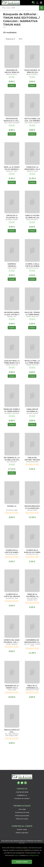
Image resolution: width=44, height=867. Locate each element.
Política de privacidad (22, 816)
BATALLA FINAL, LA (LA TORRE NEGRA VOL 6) (32, 362)
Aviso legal (22, 809)
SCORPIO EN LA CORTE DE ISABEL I (12, 551)
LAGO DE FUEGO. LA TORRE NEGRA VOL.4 (12, 362)
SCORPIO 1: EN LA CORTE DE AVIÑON (32, 265)
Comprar (12, 85)
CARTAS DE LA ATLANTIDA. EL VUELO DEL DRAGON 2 (12, 217)
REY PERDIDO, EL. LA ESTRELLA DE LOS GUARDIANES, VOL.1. (12, 459)
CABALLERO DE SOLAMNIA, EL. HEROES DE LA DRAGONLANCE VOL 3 (32, 410)
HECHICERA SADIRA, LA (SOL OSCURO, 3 (11, 313)
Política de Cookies (22, 819)
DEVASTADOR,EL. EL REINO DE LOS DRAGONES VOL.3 (32, 71)
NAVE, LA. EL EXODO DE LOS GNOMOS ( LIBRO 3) (12, 168)
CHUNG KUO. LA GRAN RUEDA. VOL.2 (32, 168)
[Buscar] (41, 7)
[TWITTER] (22, 782)
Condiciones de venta (22, 812)
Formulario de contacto (22, 798)
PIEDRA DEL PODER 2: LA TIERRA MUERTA (12, 410)
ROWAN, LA (11, 506)
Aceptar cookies (22, 862)
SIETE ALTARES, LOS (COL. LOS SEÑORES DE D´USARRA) (32, 120)
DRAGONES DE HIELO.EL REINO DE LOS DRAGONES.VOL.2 (12, 71)
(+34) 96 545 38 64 (22, 792)
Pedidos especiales (22, 833)
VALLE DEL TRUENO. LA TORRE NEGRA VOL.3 (32, 313)
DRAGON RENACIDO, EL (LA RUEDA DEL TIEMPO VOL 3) (32, 507)
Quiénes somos (22, 829)
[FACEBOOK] (18, 782)
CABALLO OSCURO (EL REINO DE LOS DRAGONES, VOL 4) (32, 217)
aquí (16, 855)
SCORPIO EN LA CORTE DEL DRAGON (12, 595)
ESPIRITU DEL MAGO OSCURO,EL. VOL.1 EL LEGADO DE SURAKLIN (12, 641)
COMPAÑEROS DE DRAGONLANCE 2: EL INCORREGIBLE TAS (32, 641)
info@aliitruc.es (22, 795)
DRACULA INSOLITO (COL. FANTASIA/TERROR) (11, 731)
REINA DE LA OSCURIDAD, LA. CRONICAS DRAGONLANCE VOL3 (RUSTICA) (32, 595)
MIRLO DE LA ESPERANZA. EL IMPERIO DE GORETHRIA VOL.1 (32, 687)
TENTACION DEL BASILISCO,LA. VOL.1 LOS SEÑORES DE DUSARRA (12, 120)
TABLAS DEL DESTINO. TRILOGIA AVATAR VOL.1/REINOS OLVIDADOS (32, 459)
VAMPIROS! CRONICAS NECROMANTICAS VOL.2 (12, 265)
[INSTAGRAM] (25, 782)
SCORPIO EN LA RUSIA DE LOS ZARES (32, 551)
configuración (33, 855)
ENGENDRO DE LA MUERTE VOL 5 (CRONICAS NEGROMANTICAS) (12, 687)
